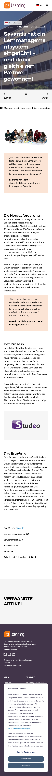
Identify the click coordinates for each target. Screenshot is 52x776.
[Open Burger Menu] (46, 5)
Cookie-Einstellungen (26, 752)
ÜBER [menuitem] (6, 677)
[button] (26, 772)
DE (41, 5)
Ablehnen (26, 765)
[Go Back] (26, 94)
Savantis (20, 528)
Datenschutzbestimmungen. (19, 728)
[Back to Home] (14, 5)
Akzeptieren (26, 759)
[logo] (14, 634)
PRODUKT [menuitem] (30, 677)
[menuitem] (7, 682)
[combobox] (39, 5)
